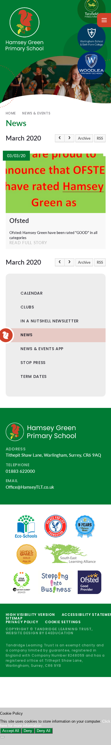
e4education (59, 633)
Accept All (10, 731)
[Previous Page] (60, 138)
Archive (84, 138)
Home (11, 113)
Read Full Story (28, 242)
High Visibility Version (30, 614)
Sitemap (14, 618)
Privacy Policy (22, 622)
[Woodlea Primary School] (91, 66)
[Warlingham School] (91, 38)
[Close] (2, 737)
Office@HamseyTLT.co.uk (30, 486)
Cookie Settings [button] (63, 622)
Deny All (43, 731)
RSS (100, 138)
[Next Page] (69, 138)
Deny (28, 731)
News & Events (36, 113)
